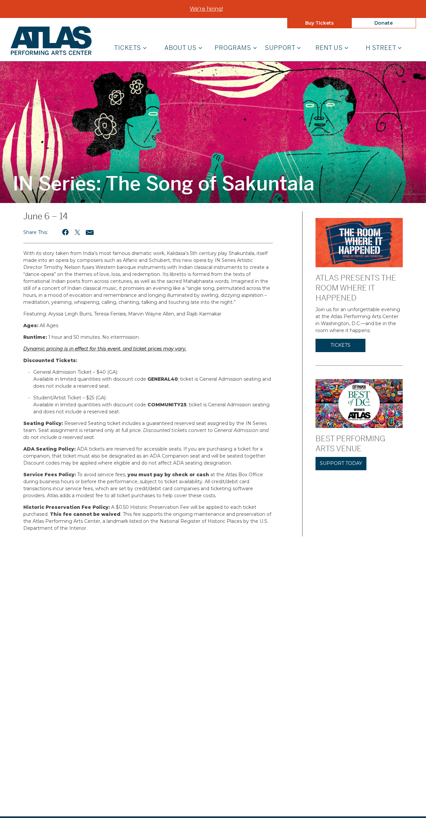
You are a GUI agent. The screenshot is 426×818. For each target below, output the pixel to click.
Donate (383, 23)
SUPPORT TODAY (341, 463)
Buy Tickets (319, 23)
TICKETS (340, 345)
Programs (234, 48)
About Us (181, 48)
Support (281, 48)
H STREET (382, 48)
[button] (66, 232)
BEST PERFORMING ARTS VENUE (350, 443)
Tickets (128, 48)
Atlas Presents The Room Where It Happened (356, 288)
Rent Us (330, 48)
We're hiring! (206, 9)
